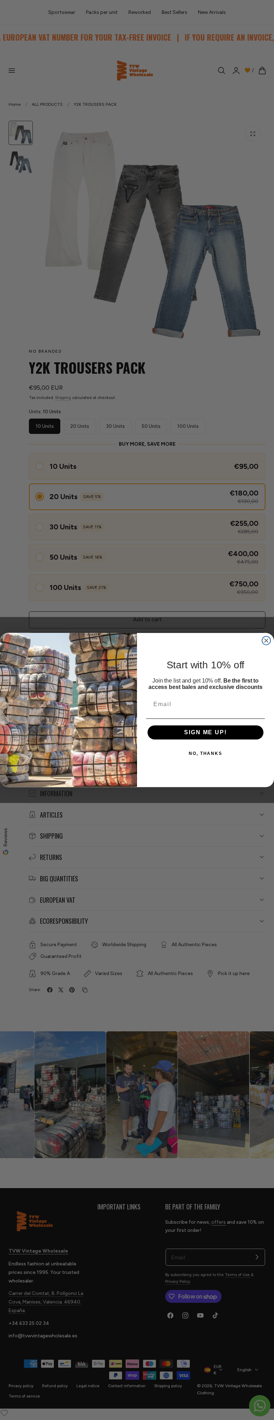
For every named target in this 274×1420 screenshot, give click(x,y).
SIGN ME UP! (205, 733)
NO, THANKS (205, 753)
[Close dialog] (266, 640)
